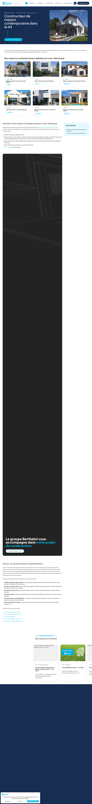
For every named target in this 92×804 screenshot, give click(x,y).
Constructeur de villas (9, 616)
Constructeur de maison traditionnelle (13, 621)
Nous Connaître (67, 3)
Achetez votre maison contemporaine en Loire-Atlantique (77, 130)
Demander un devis (83, 3)
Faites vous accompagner (13, 39)
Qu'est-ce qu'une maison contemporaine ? (76, 133)
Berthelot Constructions (9, 12)
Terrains (40, 3)
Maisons (31, 3)
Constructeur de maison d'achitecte (13, 614)
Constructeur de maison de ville (11, 619)
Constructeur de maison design (11, 612)
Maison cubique (8, 147)
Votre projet (49, 3)
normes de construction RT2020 (47, 127)
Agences (57, 3)
